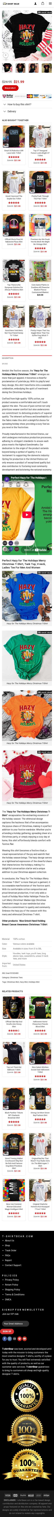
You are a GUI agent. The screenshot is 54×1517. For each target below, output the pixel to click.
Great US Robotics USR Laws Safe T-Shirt (13, 151)
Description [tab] (7, 358)
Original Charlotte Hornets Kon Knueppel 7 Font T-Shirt (40, 1206)
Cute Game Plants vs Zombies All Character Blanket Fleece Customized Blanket (40, 288)
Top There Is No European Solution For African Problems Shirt (14, 287)
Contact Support (13, 1265)
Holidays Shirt (34, 982)
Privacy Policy (12, 1279)
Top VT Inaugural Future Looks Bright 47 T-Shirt (40, 153)
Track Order (10, 1250)
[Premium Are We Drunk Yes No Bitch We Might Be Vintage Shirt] (40, 225)
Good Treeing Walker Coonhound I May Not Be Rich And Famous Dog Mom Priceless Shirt (14, 1163)
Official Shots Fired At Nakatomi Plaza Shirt (14, 240)
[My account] (35, 3)
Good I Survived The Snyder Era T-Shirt (14, 197)
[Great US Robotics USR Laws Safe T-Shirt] (14, 136)
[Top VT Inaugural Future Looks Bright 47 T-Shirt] (40, 136)
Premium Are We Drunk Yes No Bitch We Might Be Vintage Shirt (40, 241)
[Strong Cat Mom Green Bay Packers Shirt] (40, 1099)
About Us (9, 1240)
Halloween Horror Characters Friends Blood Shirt (40, 1024)
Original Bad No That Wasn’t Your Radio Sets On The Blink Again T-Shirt (40, 1162)
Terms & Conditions (15, 1294)
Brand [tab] (5, 364)
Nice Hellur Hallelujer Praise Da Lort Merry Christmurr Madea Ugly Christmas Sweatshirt (25, 900)
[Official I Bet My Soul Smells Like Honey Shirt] (14, 1007)
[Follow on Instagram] (9, 1338)
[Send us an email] (14, 1338)
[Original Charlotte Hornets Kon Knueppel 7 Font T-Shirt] (40, 1190)
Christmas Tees (16, 977)
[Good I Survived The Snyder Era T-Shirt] (14, 182)
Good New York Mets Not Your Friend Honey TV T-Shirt (14, 332)
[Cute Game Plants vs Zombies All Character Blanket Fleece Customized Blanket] (40, 271)
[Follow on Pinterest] (19, 1338)
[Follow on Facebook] (4, 1338)
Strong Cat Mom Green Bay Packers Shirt (40, 1114)
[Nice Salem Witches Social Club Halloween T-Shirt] (40, 1053)
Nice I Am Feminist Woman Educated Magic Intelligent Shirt (14, 1206)
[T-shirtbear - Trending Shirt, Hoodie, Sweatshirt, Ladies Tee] (11, 3)
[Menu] (50, 3)
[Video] (5, 55)
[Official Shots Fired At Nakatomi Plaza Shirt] (14, 225)
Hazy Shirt (24, 982)
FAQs (7, 1255)
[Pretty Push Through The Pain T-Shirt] (40, 182)
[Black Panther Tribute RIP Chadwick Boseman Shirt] (14, 1099)
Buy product (10, 88)
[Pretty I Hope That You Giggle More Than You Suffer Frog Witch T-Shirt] (40, 316)
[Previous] (6, 36)
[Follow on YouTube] (24, 1338)
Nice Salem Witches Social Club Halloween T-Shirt (40, 1069)
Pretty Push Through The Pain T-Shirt (40, 197)
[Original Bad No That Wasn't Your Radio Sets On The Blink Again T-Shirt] (40, 1144)
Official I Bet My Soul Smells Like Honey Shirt (14, 1024)
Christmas (17, 392)
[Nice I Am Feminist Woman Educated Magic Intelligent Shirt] (14, 1190)
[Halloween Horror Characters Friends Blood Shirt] (40, 1007)
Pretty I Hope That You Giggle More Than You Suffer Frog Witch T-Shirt (40, 334)
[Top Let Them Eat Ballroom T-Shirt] (14, 1053)
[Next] (47, 36)
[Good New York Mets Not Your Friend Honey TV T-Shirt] (14, 316)
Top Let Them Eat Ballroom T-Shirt (14, 1068)
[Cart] (42, 3)
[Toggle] (4, 105)
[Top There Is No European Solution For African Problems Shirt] (14, 271)
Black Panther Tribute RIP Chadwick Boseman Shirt (14, 1115)
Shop (7, 1245)
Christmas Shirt (13, 982)
